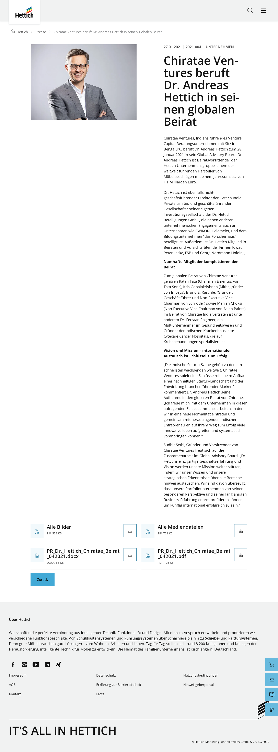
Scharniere (177, 638)
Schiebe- (212, 638)
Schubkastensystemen (96, 638)
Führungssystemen (141, 638)
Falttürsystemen (242, 638)
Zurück (42, 579)
